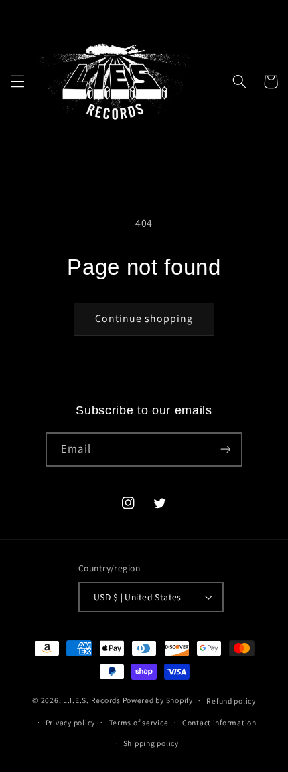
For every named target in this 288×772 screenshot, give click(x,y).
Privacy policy (70, 722)
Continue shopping (144, 318)
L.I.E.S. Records (92, 700)
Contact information (219, 722)
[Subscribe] (225, 449)
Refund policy (231, 701)
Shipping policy (151, 743)
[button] (17, 81)
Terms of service (139, 722)
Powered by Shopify (158, 700)
